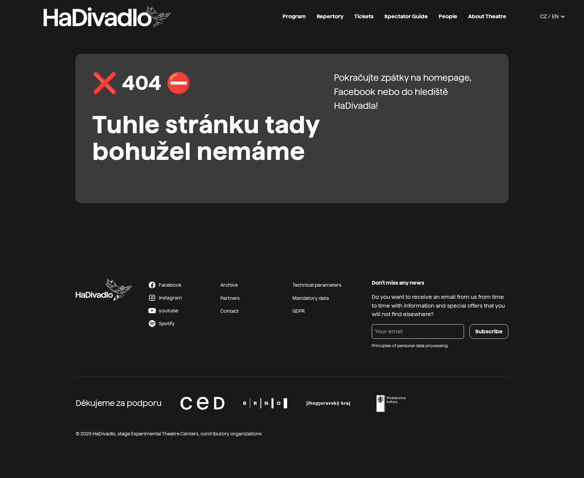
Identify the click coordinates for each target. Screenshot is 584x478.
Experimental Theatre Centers (164, 433)
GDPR (298, 311)
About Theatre (487, 16)
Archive (229, 285)
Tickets (363, 16)
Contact (229, 311)
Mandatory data (310, 298)
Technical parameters (316, 285)
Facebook (354, 92)
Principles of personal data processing (410, 345)
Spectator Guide (406, 16)
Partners (230, 298)
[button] (552, 16)
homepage (446, 77)
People (448, 16)
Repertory (330, 16)
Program (294, 16)
